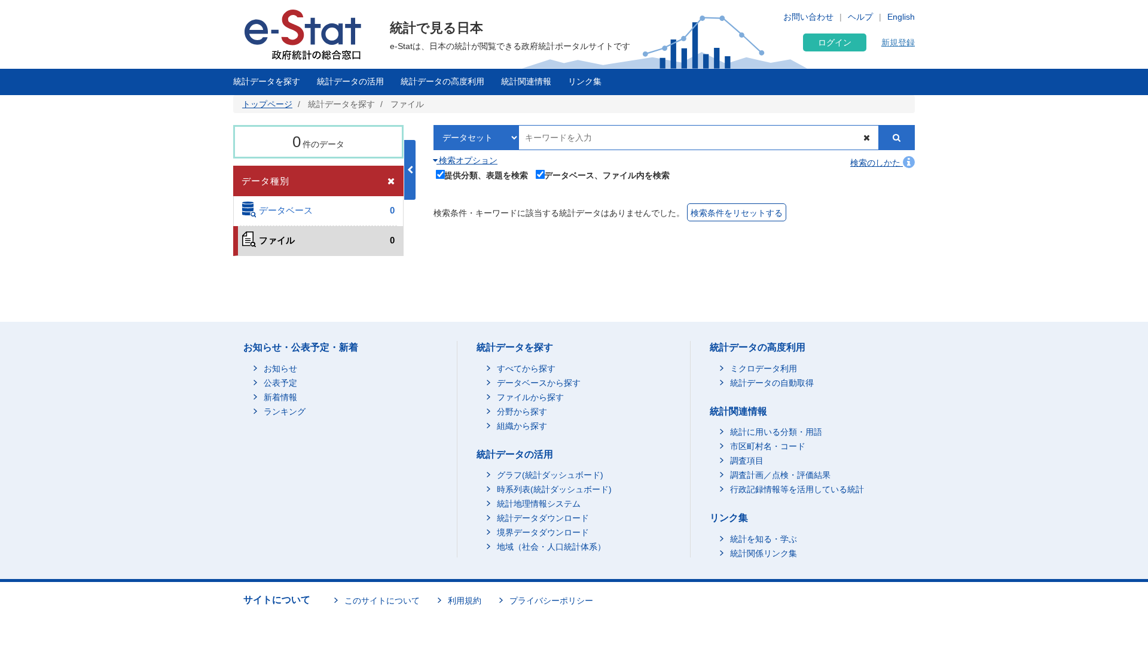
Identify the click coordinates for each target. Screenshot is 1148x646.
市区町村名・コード (767, 446)
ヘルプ (860, 17)
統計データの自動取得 (772, 383)
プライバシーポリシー (551, 600)
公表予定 (280, 383)
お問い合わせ (808, 17)
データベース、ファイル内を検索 (607, 174)
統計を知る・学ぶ (763, 539)
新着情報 (280, 397)
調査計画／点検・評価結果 (780, 475)
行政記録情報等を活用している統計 (797, 489)
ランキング (285, 411)
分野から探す (522, 411)
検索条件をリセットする (737, 213)
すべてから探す (526, 368)
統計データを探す (266, 81)
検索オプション (466, 160)
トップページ (267, 104)
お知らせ (280, 368)
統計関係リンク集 (763, 553)
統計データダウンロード (543, 518)
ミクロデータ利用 (763, 368)
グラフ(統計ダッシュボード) (550, 475)
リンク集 (585, 81)
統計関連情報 (526, 81)
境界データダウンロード (543, 532)
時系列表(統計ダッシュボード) (554, 489)
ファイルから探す (530, 397)
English (901, 17)
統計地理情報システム (539, 503)
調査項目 (747, 460)
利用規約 (464, 600)
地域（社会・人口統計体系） (551, 547)
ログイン (834, 42)
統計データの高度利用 (442, 81)
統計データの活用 (350, 81)
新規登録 (898, 42)
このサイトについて (382, 600)
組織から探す (522, 426)
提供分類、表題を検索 (486, 174)
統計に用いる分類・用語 (776, 432)
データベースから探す (539, 383)
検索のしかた (876, 162)
